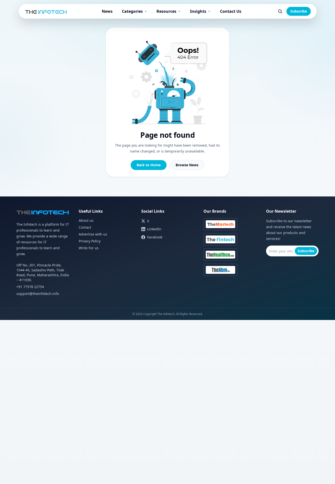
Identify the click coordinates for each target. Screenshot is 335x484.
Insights (198, 11)
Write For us (89, 248)
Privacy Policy (90, 241)
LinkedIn (154, 229)
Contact (85, 227)
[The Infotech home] (46, 11)
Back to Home (149, 165)
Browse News (187, 165)
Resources (166, 11)
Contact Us (230, 11)
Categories (132, 11)
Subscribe (298, 11)
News (107, 11)
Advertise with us (93, 234)
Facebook (154, 237)
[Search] (280, 11)
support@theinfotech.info (37, 293)
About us (86, 220)
